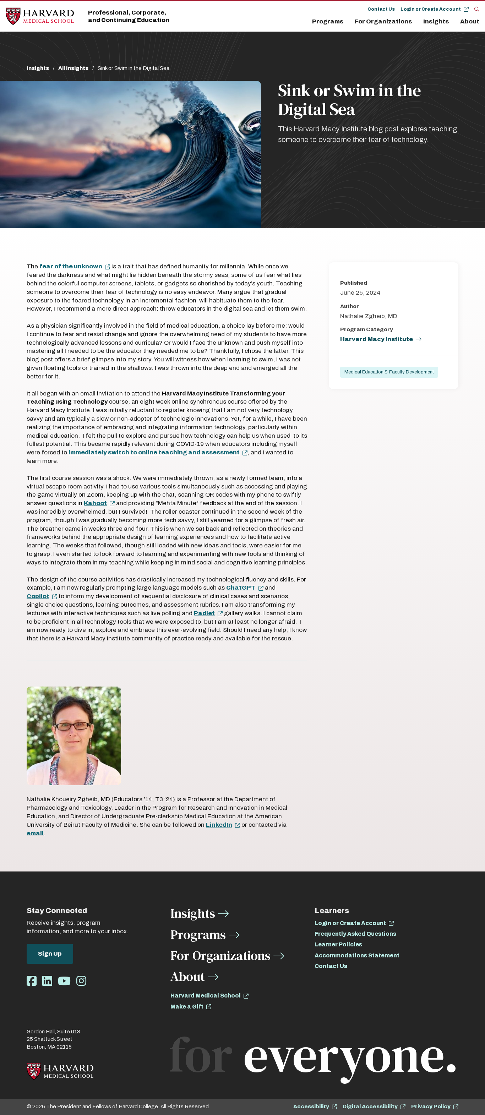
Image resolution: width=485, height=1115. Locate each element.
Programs (327, 21)
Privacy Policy (431, 1106)
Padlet (204, 613)
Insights (436, 21)
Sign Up (50, 953)
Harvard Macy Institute (376, 339)
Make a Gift (186, 1007)
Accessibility (311, 1106)
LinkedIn (219, 824)
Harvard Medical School (205, 996)
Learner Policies (338, 944)
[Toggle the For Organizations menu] (416, 21)
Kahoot (95, 503)
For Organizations (383, 21)
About (469, 21)
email (35, 833)
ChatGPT (241, 587)
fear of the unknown (70, 266)
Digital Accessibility (370, 1106)
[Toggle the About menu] (481, 21)
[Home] (40, 16)
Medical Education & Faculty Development (389, 372)
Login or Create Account (430, 9)
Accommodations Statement (357, 955)
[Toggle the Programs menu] (347, 21)
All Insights (73, 68)
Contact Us (381, 9)
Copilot (38, 596)
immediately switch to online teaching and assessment (154, 452)
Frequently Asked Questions (355, 934)
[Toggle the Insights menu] (453, 21)
